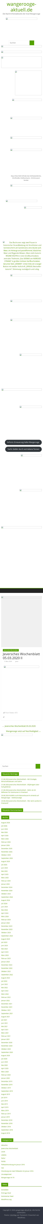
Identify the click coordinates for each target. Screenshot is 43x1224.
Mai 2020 (4, 1065)
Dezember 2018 (6, 1120)
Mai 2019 (4, 1104)
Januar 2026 (5, 845)
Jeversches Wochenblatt (11, 650)
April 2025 (4, 874)
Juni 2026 (4, 829)
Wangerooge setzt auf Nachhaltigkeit (23, 731)
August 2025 (5, 861)
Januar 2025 (5, 884)
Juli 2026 (4, 826)
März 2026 (5, 839)
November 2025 (6, 852)
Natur (3, 1158)
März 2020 (5, 1072)
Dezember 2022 (6, 965)
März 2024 (5, 916)
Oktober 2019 (6, 1088)
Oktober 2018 (6, 1127)
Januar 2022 (5, 1000)
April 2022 (4, 991)
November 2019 (6, 1085)
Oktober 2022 (6, 971)
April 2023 (4, 952)
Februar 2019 (6, 1114)
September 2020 (7, 1052)
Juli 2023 (4, 942)
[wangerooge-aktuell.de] (3, 591)
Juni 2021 (4, 1023)
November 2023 (6, 929)
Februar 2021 (6, 1036)
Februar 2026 (6, 842)
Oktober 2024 (6, 894)
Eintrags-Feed (6, 1193)
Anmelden (4, 1190)
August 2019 (5, 1094)
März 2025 (5, 878)
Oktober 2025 (6, 855)
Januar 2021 (5, 1039)
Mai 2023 (4, 949)
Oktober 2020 (6, 1049)
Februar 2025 (6, 881)
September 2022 (7, 975)
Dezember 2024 (6, 887)
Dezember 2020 (6, 1043)
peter (16, 661)
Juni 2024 (4, 907)
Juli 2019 (4, 1097)
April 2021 (4, 1030)
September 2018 (7, 1130)
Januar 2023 (5, 962)
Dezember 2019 (6, 1081)
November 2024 (6, 891)
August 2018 (5, 1133)
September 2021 (7, 1013)
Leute (3, 1152)
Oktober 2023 (6, 933)
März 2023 (5, 955)
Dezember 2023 (6, 926)
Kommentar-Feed (7, 1196)
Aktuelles (4, 1145)
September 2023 (7, 936)
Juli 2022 (4, 981)
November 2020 (6, 1046)
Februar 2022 (6, 997)
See (2, 1168)
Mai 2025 (4, 871)
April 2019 (4, 1107)
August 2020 (5, 1055)
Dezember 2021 (6, 1004)
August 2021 (5, 1017)
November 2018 (6, 1123)
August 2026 (5, 823)
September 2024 (7, 897)
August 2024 (5, 900)
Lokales (3, 1155)
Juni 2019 (4, 1101)
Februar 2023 (6, 958)
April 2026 (4, 836)
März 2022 (5, 994)
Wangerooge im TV (7, 1178)
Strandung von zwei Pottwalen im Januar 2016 (17, 1171)
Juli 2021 (4, 1020)
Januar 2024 (5, 923)
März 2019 (5, 1110)
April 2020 (4, 1068)
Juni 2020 (4, 1062)
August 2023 (5, 939)
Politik (3, 1161)
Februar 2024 (6, 920)
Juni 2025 (4, 868)
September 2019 (7, 1091)
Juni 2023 (4, 945)
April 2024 (4, 913)
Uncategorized (6, 1174)
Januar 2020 (5, 1078)
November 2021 (6, 1007)
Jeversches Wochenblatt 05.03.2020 (19, 726)
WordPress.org (6, 1199)
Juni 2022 (4, 984)
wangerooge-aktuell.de (21, 7)
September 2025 (7, 858)
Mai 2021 (4, 1026)
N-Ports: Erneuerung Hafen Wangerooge (23, 442)
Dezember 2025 (6, 848)
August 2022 (5, 978)
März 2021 (5, 1033)
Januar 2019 (5, 1117)
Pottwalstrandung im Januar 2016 (13, 1165)
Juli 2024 (4, 903)
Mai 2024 (4, 910)
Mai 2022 (4, 988)
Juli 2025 (4, 865)
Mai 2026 (4, 832)
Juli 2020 (4, 1059)
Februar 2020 (6, 1075)
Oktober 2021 (6, 1010)
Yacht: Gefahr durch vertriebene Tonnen (23, 449)
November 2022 (6, 968)
